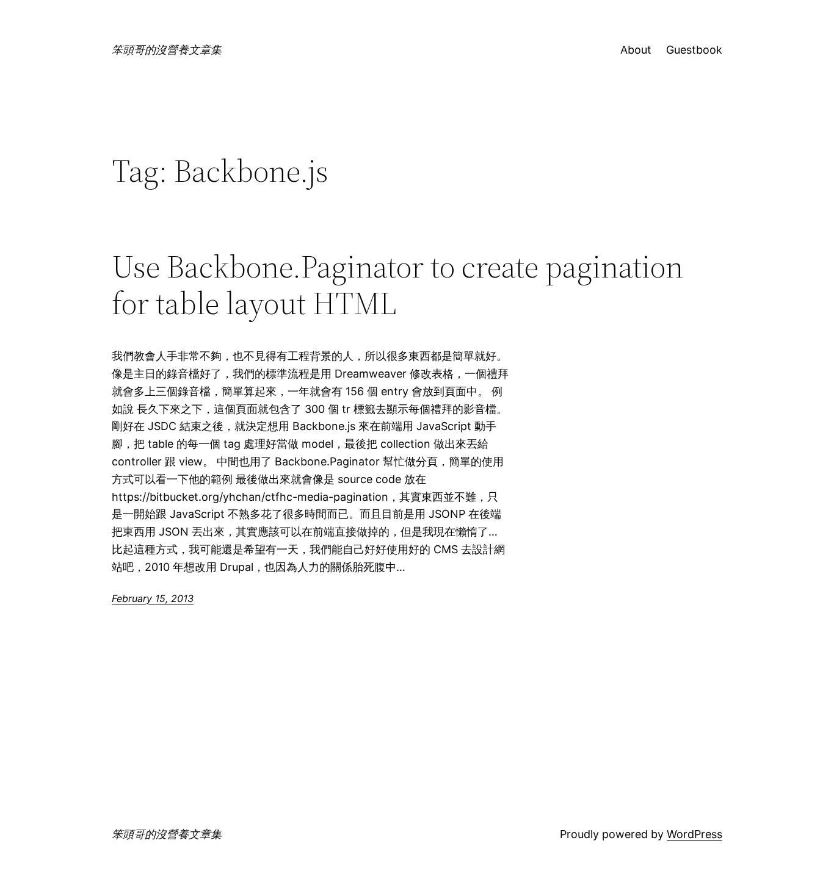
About (635, 49)
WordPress (694, 834)
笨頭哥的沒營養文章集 (167, 49)
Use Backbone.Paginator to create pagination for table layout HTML (397, 284)
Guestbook (694, 49)
